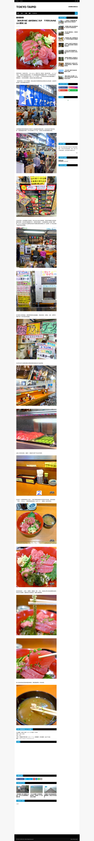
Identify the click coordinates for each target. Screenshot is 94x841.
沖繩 (17, 17)
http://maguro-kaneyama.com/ (26, 738)
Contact (21, 1)
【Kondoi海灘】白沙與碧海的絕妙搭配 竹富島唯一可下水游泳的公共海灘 (36, 795)
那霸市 (20, 17)
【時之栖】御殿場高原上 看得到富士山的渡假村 (71, 32)
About (17, 1)
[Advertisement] (68, 109)
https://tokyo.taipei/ (74, 839)
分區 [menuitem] (22, 13)
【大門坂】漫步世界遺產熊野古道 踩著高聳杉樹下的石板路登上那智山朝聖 (71, 52)
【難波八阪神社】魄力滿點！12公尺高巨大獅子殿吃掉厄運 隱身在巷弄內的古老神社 (71, 77)
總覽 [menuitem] (30, 13)
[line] (73, 90)
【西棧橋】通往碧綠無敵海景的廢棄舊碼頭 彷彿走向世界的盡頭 (50, 795)
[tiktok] (63, 93)
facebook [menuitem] (34, 13)
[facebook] (75, 1)
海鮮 (22, 17)
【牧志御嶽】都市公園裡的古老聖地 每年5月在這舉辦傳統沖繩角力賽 (22, 795)
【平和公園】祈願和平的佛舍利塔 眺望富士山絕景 (71, 71)
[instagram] (77, 1)
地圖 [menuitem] (26, 13)
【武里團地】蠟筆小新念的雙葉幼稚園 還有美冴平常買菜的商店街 (71, 27)
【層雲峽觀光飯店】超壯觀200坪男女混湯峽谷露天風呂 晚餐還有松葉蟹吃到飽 (71, 64)
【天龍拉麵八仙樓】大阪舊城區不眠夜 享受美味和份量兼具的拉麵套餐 (71, 38)
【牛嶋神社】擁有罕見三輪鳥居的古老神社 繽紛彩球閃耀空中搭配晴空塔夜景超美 (71, 45)
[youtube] (63, 90)
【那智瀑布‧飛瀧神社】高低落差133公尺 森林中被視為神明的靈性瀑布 (71, 58)
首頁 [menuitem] (18, 13)
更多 (77, 152)
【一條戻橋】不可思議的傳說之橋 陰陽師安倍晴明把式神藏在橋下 (71, 21)
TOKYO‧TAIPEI (26, 7)
